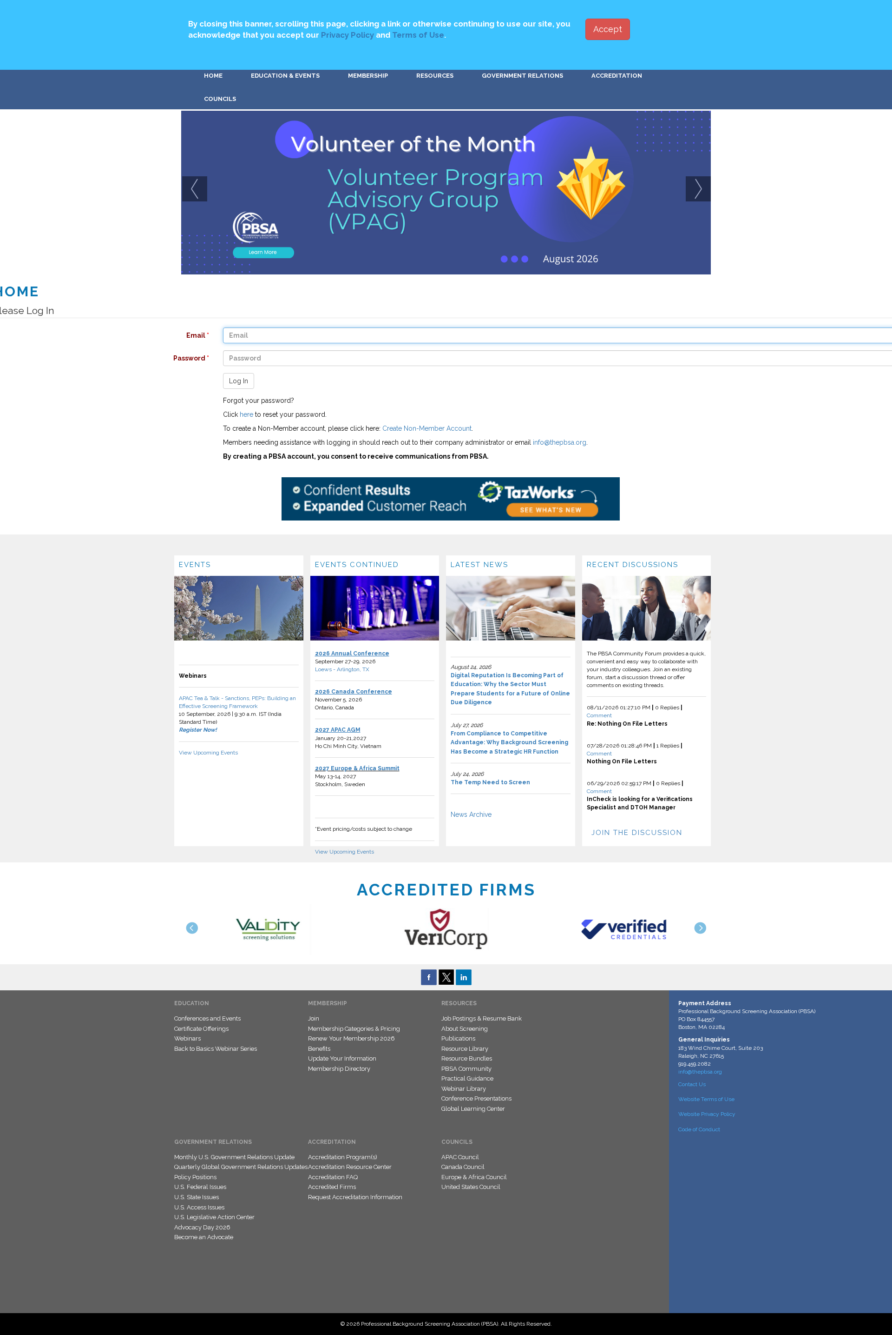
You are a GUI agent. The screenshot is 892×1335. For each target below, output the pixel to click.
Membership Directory (339, 1068)
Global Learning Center (473, 1108)
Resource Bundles (466, 1058)
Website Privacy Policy (706, 1114)
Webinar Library (463, 1088)
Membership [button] (368, 75)
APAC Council (460, 1157)
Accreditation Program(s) (342, 1157)
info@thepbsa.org (559, 442)
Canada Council (463, 1166)
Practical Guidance (467, 1078)
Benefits (319, 1048)
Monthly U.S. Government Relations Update (234, 1157)
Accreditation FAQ (333, 1177)
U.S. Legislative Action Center (214, 1217)
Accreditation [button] (616, 75)
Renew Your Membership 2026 (351, 1038)
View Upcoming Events (208, 752)
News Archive (471, 814)
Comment (599, 715)
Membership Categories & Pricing (354, 1028)
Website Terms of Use (706, 1099)
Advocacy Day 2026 (202, 1227)
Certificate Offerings (201, 1028)
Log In (238, 381)
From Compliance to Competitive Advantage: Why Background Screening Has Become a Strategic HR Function (509, 742)
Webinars (187, 1038)
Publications (458, 1038)
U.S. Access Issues (199, 1207)
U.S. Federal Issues (200, 1186)
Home (213, 75)
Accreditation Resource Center (350, 1166)
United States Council (470, 1186)
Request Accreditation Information (355, 1197)
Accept (607, 29)
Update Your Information (342, 1058)
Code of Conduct (699, 1129)
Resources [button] (434, 75)
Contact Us (692, 1084)
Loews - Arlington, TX (342, 669)
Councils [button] (220, 98)
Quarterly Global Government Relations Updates (241, 1166)
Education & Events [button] (285, 75)
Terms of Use (418, 35)
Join (313, 1018)
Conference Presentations (476, 1098)
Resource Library (464, 1048)
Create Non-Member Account (427, 428)
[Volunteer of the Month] (446, 192)
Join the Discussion (636, 832)
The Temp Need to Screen (490, 782)
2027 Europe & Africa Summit (357, 768)
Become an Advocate (203, 1237)
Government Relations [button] (522, 75)
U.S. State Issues (196, 1197)
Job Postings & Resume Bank (481, 1018)
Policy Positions (195, 1177)
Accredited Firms (332, 1186)
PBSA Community (466, 1068)
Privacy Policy (347, 35)
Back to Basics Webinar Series (215, 1048)
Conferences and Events (207, 1018)
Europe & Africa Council (474, 1177)
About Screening (464, 1028)
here (246, 414)
